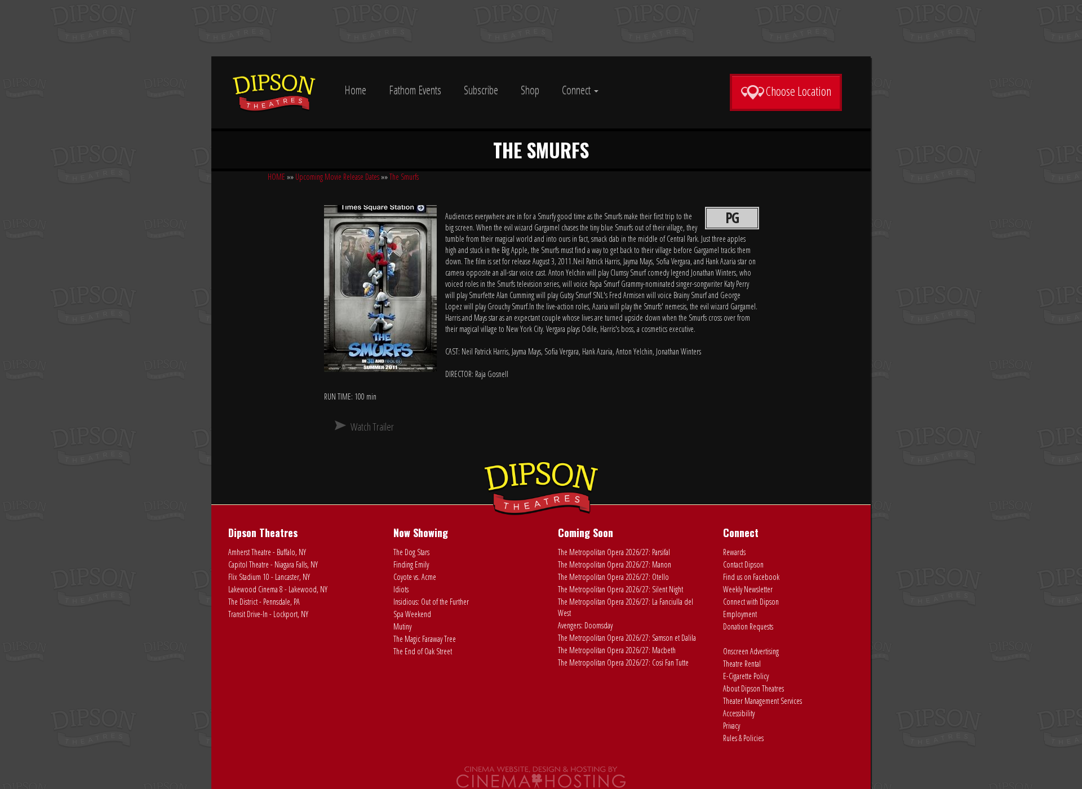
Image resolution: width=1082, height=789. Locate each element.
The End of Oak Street (422, 651)
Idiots (401, 589)
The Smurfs (404, 176)
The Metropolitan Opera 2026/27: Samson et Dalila (627, 637)
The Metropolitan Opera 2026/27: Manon (614, 564)
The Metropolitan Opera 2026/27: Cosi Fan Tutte (623, 662)
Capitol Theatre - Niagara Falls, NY (273, 564)
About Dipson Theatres (753, 688)
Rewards (734, 552)
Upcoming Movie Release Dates (337, 176)
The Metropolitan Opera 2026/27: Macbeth (617, 650)
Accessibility (739, 713)
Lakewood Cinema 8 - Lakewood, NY (277, 589)
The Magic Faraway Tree (424, 638)
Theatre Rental (742, 663)
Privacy (731, 725)
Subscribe (481, 89)
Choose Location (798, 90)
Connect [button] (577, 89)
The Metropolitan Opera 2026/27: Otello (613, 576)
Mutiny (402, 626)
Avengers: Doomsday (585, 625)
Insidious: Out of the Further (431, 601)
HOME (276, 176)
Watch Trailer (372, 426)
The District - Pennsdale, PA (264, 601)
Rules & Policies (743, 738)
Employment (740, 614)
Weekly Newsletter (748, 589)
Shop (530, 89)
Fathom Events (415, 89)
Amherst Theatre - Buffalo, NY (267, 552)
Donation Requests (748, 626)
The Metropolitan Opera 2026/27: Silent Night (620, 589)
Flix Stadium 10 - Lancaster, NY (269, 576)
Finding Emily (411, 564)
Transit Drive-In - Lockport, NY (268, 614)
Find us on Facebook (751, 576)
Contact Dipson (743, 564)
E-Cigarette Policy (746, 676)
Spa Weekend (412, 614)
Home (355, 89)
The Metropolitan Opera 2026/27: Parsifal (614, 552)
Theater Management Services (762, 700)
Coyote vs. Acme (414, 576)
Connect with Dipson (751, 601)
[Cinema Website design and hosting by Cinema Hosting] (541, 777)
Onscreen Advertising (751, 651)
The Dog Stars (411, 552)
